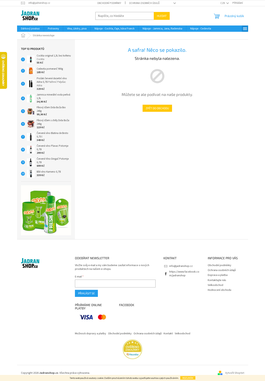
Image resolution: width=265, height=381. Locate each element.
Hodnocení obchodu (219, 290)
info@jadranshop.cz (181, 266)
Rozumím (187, 377)
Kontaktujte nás (217, 280)
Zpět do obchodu (157, 108)
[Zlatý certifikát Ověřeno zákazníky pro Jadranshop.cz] (132, 349)
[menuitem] (30, 28)
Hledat (162, 15)
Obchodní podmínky (109, 3)
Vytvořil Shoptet (234, 373)
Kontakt (168, 334)
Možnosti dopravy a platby (90, 334)
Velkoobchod (215, 285)
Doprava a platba (218, 275)
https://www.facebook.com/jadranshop (184, 273)
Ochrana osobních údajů (144, 3)
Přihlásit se (86, 293)
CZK (223, 3)
